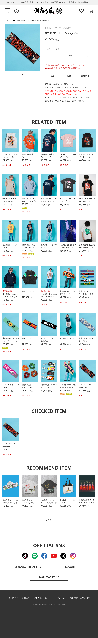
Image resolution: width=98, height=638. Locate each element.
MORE (49, 520)
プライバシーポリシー (42, 598)
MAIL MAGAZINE (49, 577)
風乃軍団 (70, 566)
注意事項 (85, 76)
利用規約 (25, 598)
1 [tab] (22, 74)
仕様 (69, 76)
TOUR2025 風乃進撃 (18, 20)
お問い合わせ (60, 598)
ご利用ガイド (13, 598)
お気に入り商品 (81, 10)
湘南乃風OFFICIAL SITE (28, 566)
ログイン (16, 10)
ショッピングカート (91, 10)
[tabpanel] (22, 47)
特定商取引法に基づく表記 (80, 598)
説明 (53, 76)
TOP (6, 20)
